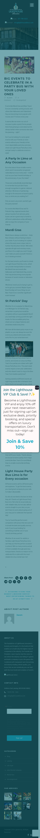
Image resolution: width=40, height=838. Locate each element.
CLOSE (37, 388)
